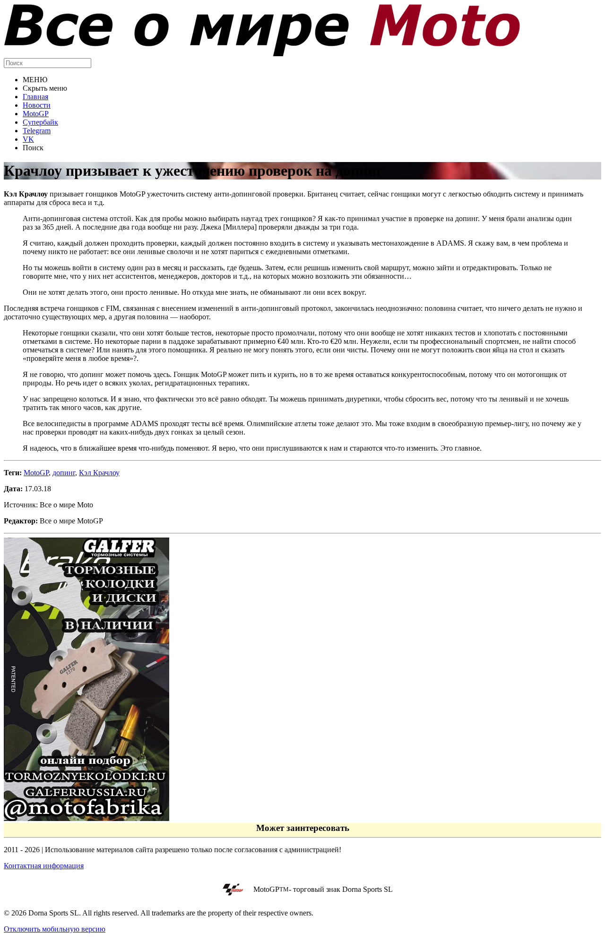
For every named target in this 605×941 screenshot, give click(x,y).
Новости (37, 105)
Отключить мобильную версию (54, 929)
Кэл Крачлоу (99, 473)
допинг (63, 473)
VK (28, 139)
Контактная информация (44, 866)
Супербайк (40, 122)
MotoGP (36, 114)
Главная (35, 97)
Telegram (37, 131)
